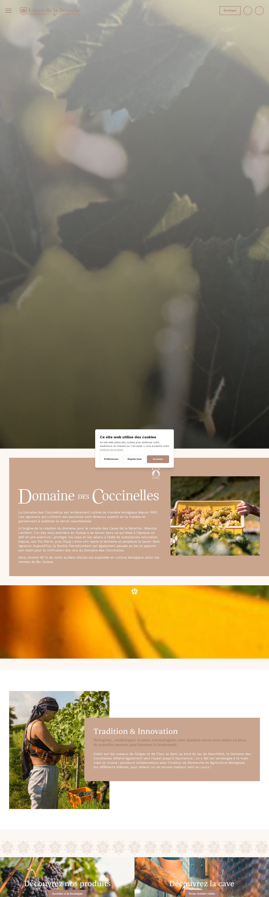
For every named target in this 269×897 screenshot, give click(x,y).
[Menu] (8, 10)
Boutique (230, 10)
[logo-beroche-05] (50, 11)
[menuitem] (8, 10)
